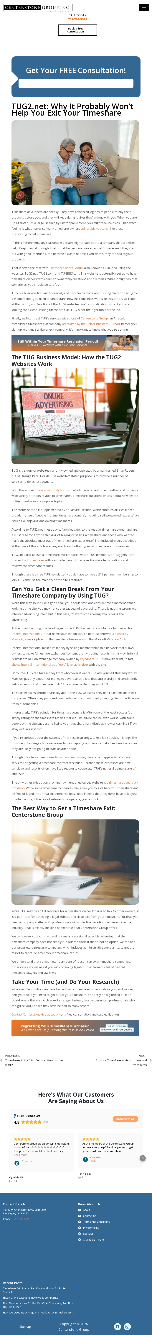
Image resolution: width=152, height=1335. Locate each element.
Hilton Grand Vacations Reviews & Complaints (30, 1297)
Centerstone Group (94, 318)
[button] (9, 1158)
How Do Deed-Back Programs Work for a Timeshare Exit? (38, 1312)
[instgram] (127, 1326)
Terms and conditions (96, 1222)
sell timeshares (33, 560)
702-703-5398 (77, 19)
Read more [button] (20, 1155)
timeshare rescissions (70, 757)
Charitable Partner (94, 1239)
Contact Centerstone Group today (35, 1014)
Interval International (26, 634)
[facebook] (117, 1326)
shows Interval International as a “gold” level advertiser (49, 664)
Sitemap (25, 1327)
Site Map (88, 1233)
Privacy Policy (91, 1227)
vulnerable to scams (94, 229)
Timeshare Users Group (66, 268)
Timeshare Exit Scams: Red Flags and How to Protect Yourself (35, 1290)
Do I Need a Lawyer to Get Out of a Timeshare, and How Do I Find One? (38, 1305)
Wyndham (87, 659)
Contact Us (89, 1216)
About (86, 1210)
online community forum (52, 490)
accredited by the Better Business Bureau (91, 324)
